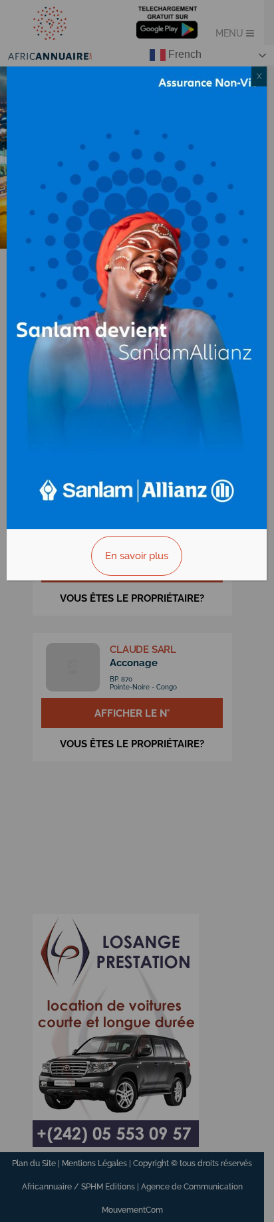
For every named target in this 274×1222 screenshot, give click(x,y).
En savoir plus (136, 556)
